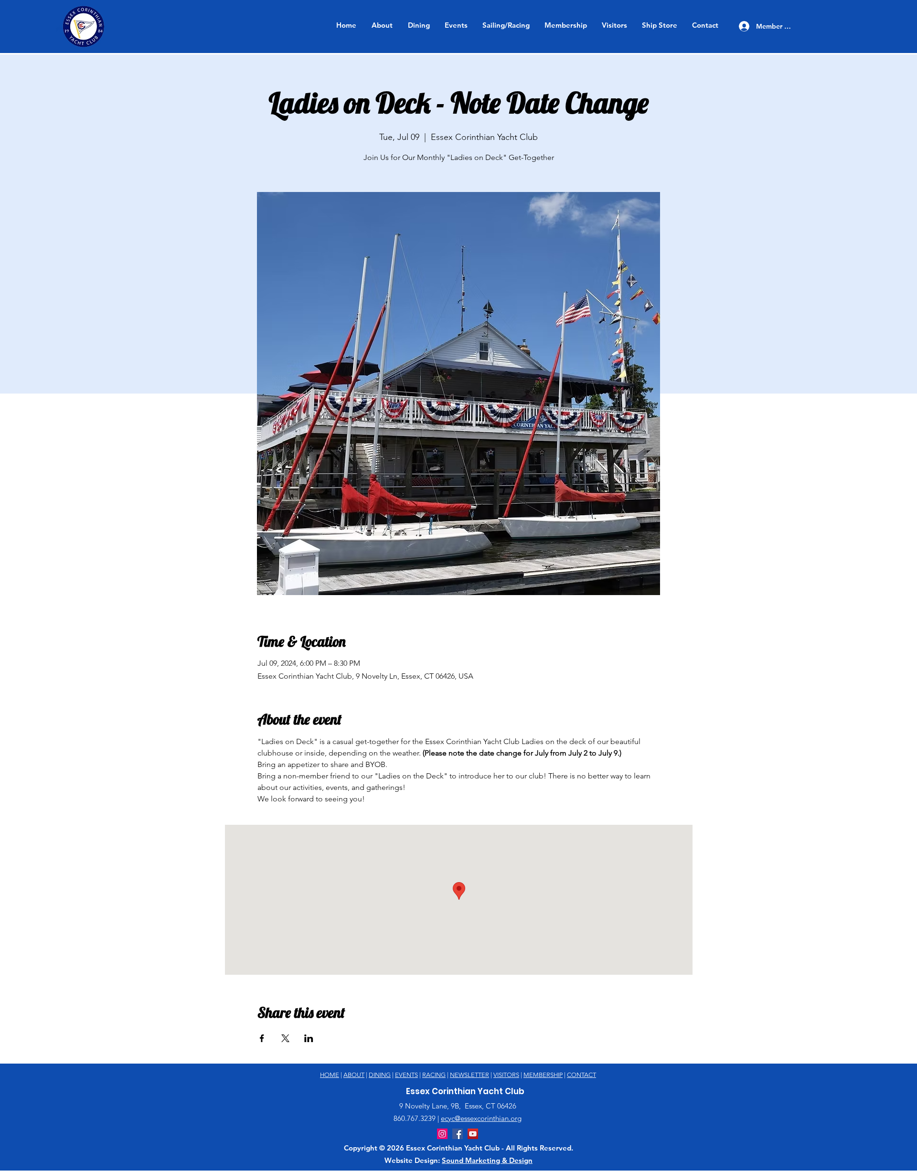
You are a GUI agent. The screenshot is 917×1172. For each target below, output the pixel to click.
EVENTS (406, 1074)
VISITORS (506, 1074)
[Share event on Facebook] (262, 1038)
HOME (329, 1074)
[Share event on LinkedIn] (308, 1038)
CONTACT (581, 1074)
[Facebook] (457, 1134)
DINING (380, 1074)
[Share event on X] (285, 1038)
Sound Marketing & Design (487, 1160)
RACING (434, 1074)
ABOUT (353, 1074)
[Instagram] (442, 1134)
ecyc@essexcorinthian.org (481, 1118)
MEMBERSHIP (543, 1074)
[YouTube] (473, 1134)
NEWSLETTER (469, 1074)
